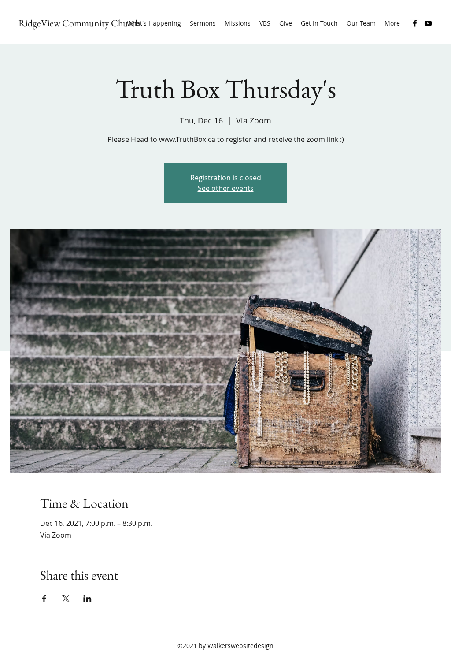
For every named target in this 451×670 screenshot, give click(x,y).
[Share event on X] (66, 598)
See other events (226, 188)
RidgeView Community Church (79, 23)
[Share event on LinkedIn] (87, 598)
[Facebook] (414, 23)
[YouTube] (428, 23)
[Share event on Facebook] (44, 598)
